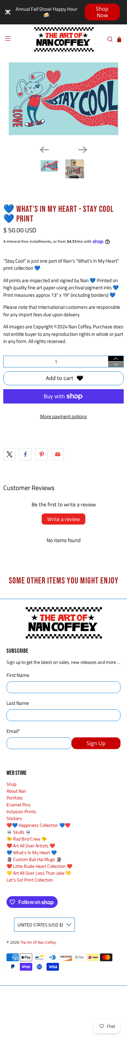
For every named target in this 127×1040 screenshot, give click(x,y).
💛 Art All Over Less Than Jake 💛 (39, 872)
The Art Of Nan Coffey (38, 942)
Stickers (14, 818)
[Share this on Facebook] (25, 454)
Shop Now (102, 12)
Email (13, 731)
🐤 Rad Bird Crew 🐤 (27, 838)
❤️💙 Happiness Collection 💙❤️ (38, 825)
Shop (11, 784)
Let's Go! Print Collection (30, 879)
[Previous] (44, 150)
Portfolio (15, 797)
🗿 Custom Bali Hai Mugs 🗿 (34, 859)
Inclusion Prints (21, 811)
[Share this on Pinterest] (41, 454)
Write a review (63, 519)
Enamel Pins (19, 804)
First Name (18, 675)
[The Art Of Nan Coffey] (63, 39)
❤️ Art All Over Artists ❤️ (31, 845)
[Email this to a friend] (57, 454)
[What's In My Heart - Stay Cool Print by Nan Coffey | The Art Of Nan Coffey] (63, 99)
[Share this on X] (9, 454)
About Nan (16, 790)
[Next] (83, 150)
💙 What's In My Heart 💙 (32, 852)
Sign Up (96, 743)
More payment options (63, 416)
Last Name (18, 703)
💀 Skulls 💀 (19, 831)
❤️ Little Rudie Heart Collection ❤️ (39, 866)
